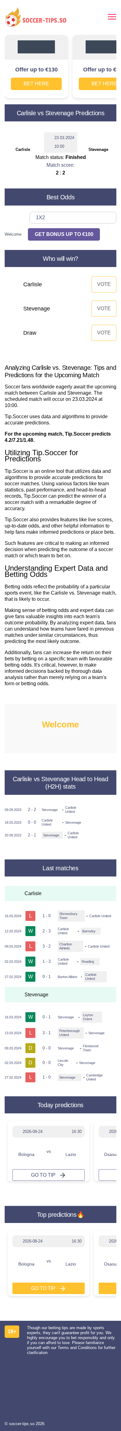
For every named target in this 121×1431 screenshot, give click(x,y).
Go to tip (43, 1175)
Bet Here (36, 83)
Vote (104, 284)
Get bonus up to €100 (64, 234)
